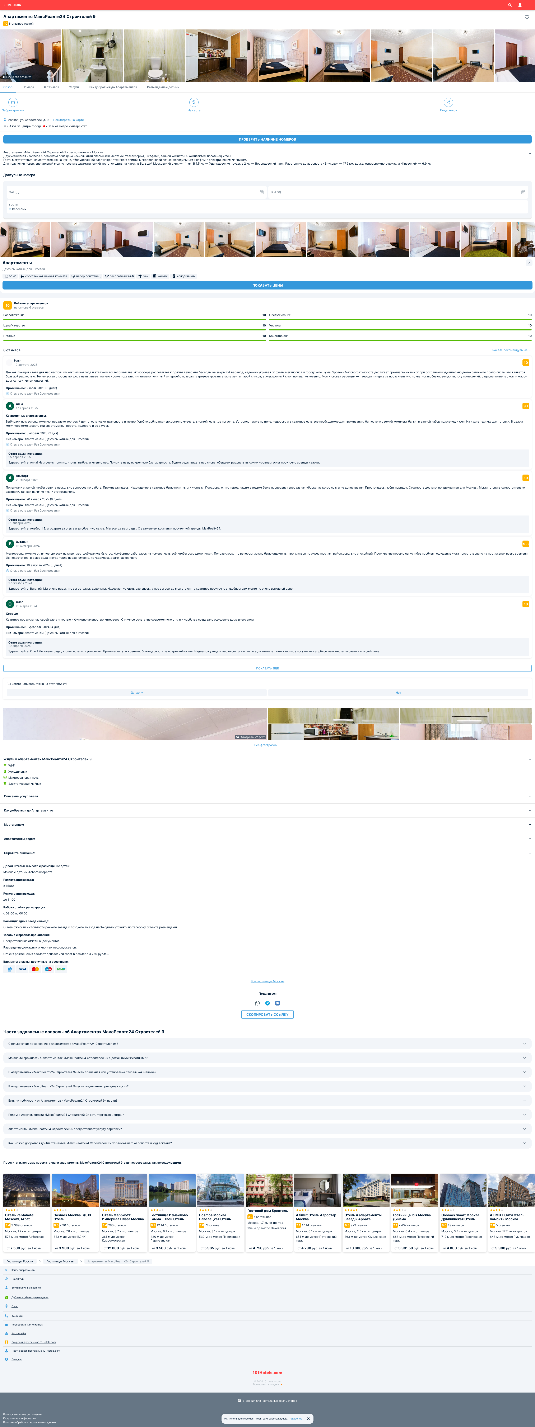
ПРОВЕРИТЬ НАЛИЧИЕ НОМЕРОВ (267, 139)
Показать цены (267, 285)
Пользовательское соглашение (22, 1414)
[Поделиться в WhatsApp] (257, 1003)
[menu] (530, 5)
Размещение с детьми (163, 87)
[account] (520, 5)
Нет (398, 692)
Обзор (8, 87)
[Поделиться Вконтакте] (278, 1003)
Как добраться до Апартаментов (113, 87)
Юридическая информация (19, 1418)
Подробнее (295, 1418)
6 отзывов (51, 87)
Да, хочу (137, 692)
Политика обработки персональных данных (29, 1422)
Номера (28, 87)
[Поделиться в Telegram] (267, 1003)
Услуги (74, 87)
